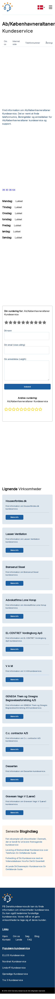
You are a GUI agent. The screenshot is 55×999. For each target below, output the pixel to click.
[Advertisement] (27, 78)
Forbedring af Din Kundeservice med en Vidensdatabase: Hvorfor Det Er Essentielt (25, 859)
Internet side (16, 42)
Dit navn (8, 330)
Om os (5, 42)
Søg (27, 936)
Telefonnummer (32, 43)
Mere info (15, 517)
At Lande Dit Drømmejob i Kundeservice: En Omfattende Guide (26, 867)
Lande (19, 939)
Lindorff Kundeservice (14, 967)
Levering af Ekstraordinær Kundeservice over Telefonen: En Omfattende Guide (27, 851)
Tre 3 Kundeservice (12, 980)
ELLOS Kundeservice (13, 955)
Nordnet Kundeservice (14, 961)
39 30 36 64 (8, 189)
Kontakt (6, 939)
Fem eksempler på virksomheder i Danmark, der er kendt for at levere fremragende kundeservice (26, 842)
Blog (36, 936)
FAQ (29, 939)
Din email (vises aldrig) (14, 345)
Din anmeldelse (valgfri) (15, 359)
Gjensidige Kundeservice (15, 973)
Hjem (5, 936)
